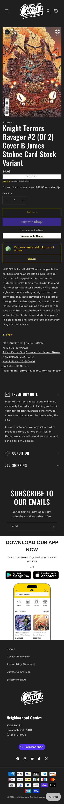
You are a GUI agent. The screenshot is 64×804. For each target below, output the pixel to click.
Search (11, 649)
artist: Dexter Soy (14, 352)
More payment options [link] (32, 230)
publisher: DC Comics (16, 366)
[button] (7, 11)
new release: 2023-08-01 (19, 361)
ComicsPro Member (18, 656)
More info (32, 259)
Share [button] (9, 334)
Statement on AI (16, 679)
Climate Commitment (19, 671)
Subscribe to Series (32, 236)
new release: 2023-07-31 (18, 356)
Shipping (6, 181)
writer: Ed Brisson (50, 370)
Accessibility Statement (21, 664)
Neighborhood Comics (26, 797)
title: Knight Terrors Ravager (20, 370)
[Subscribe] (52, 526)
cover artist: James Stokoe (43, 352)
